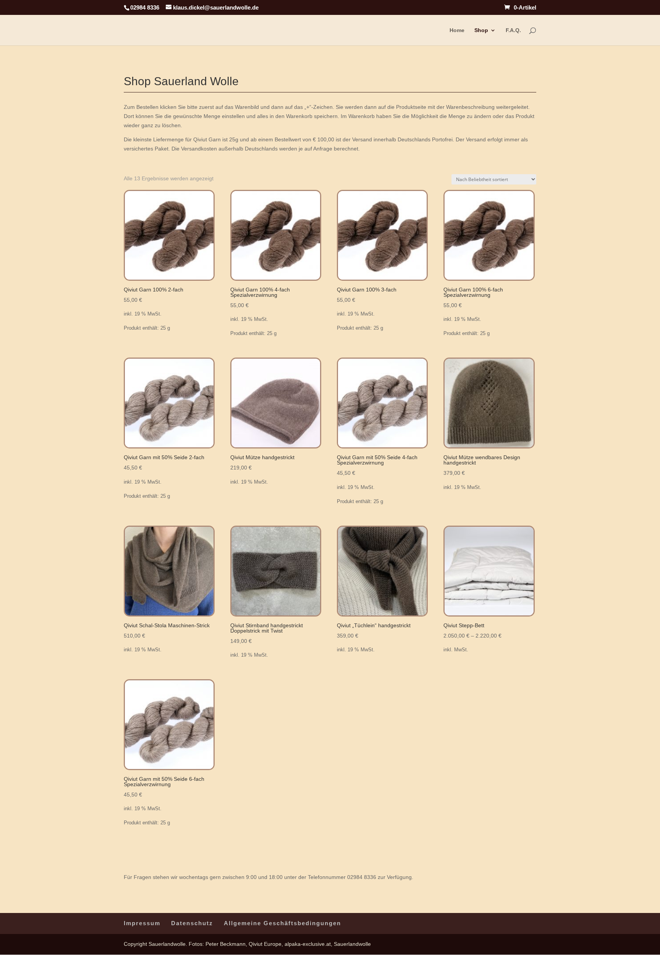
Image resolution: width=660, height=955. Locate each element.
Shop (481, 30)
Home (457, 30)
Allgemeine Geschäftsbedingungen (282, 923)
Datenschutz (192, 923)
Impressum (142, 923)
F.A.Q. (513, 30)
